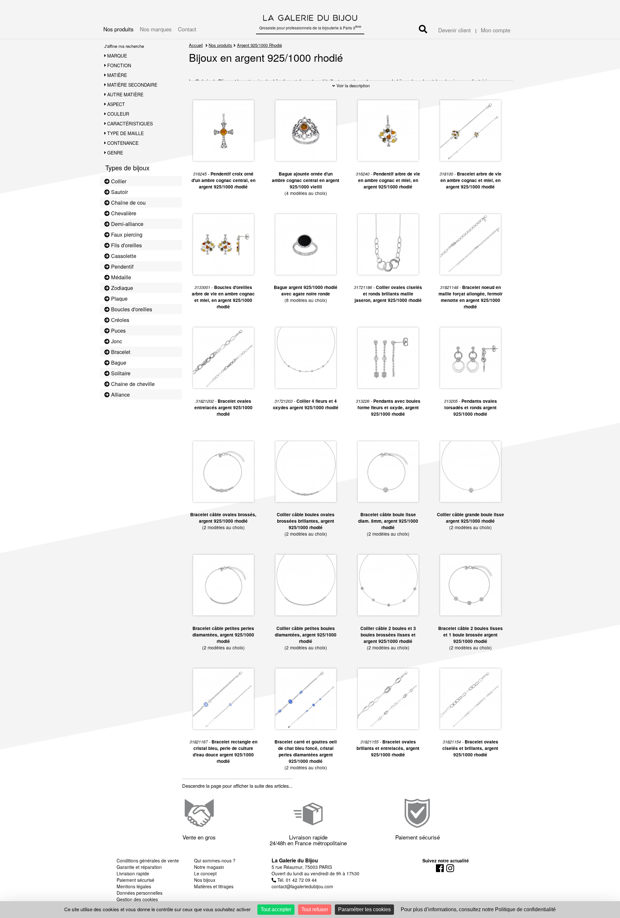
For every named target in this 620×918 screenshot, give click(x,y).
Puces (117, 330)
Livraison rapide (133, 873)
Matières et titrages (213, 886)
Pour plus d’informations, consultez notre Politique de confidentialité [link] (478, 909)
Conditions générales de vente (148, 860)
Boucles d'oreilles (130, 309)
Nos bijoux (204, 880)
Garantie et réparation (139, 867)
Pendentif (121, 266)
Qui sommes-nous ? (214, 860)
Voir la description (352, 85)
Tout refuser (314, 909)
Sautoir (118, 192)
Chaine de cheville (132, 384)
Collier (117, 181)
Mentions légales (134, 886)
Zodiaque (121, 288)
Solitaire (119, 373)
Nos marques (155, 29)
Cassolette (122, 256)
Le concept (205, 873)
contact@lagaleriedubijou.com (302, 886)
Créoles (119, 320)
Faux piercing (125, 234)
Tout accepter (276, 909)
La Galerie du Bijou (295, 860)
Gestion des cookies (137, 899)
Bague (117, 362)
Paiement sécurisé (135, 880)
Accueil (196, 45)
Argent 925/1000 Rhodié (259, 45)
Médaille (120, 277)
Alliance (119, 394)
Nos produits (118, 29)
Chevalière (122, 213)
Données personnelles (139, 893)
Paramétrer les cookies (364, 909)
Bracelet (119, 352)
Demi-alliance (126, 224)
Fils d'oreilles (125, 245)
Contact (187, 29)
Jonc (115, 341)
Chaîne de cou (127, 202)
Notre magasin (209, 867)
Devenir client (454, 30)
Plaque (118, 298)
